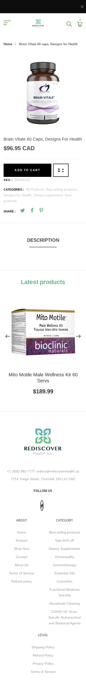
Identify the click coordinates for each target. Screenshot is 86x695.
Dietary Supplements (64, 549)
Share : (10, 211)
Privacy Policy (43, 663)
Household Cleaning (64, 603)
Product (21, 540)
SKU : (8, 180)
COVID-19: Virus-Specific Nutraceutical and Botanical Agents (64, 617)
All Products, (36, 189)
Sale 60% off (64, 540)
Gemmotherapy (64, 565)
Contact (21, 557)
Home (8, 44)
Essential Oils (64, 573)
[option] (43, 93)
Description (43, 240)
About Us (21, 565)
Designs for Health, (18, 195)
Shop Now (21, 549)
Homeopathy (64, 557)
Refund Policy (43, 655)
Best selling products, (62, 189)
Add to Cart (27, 170)
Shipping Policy (43, 647)
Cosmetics (64, 581)
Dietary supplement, (49, 195)
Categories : (14, 189)
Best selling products (64, 532)
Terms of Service (21, 573)
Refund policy (21, 581)
